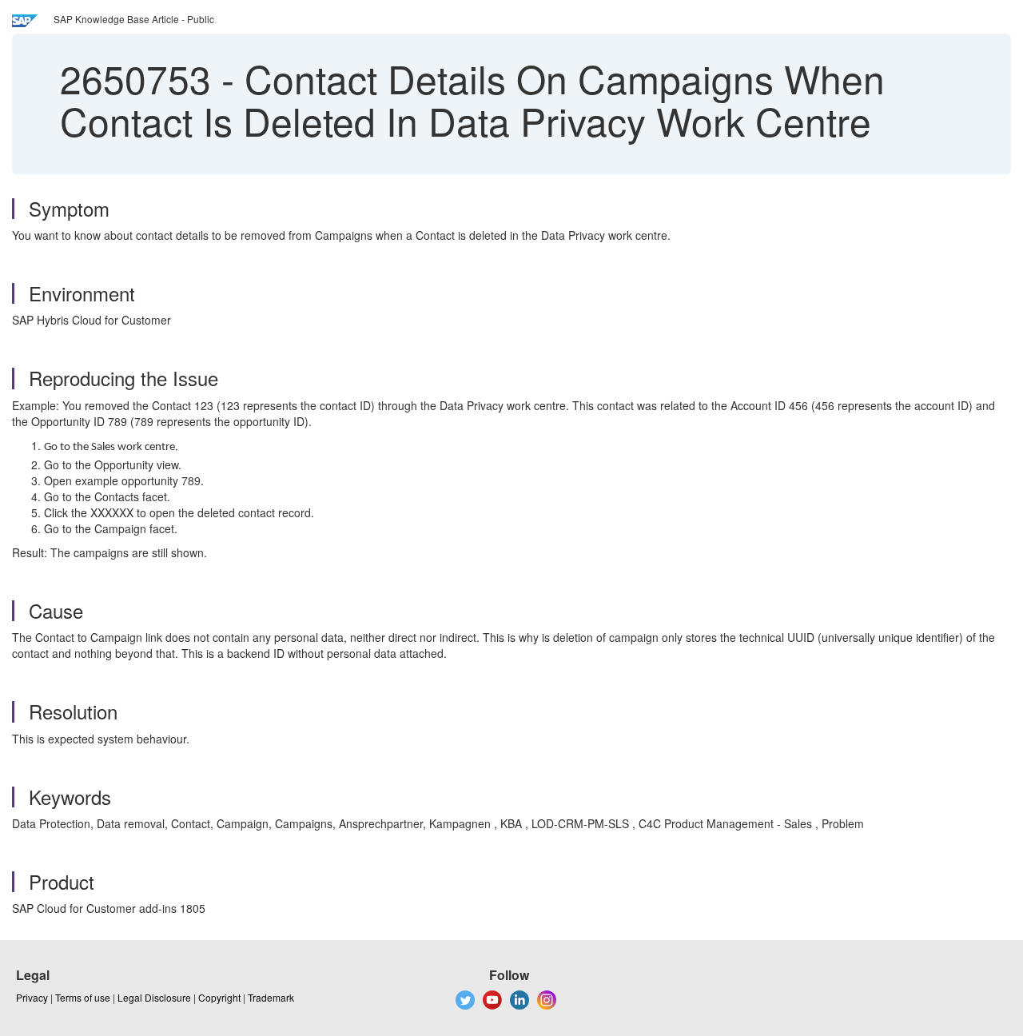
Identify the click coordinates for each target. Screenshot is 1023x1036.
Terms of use (82, 997)
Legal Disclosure (154, 997)
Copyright (219, 997)
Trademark (271, 997)
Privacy (32, 997)
